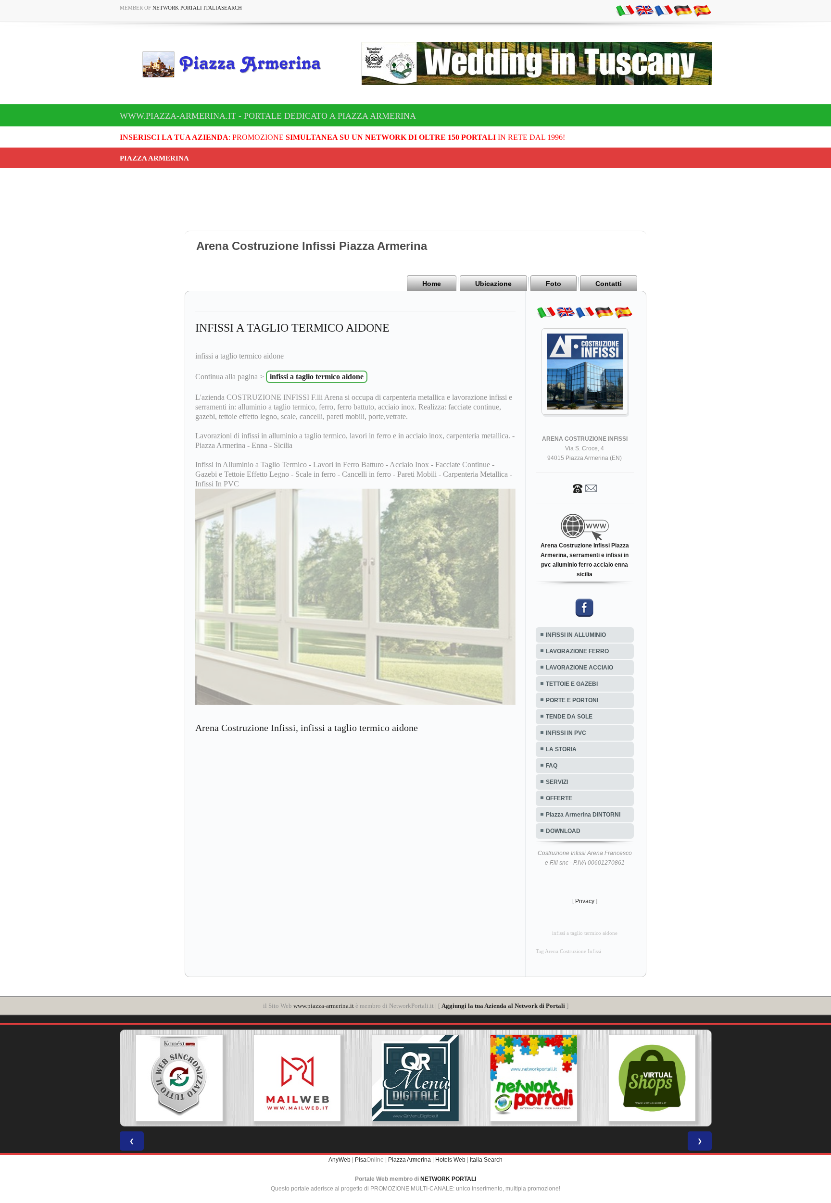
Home (431, 283)
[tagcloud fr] (663, 10)
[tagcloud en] (644, 10)
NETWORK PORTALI (448, 1179)
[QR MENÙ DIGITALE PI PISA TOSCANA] (297, 1078)
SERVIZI (557, 782)
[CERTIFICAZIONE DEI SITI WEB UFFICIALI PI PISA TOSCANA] (652, 1078)
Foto (553, 283)
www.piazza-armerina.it (323, 1005)
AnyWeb (339, 1159)
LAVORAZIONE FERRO (577, 651)
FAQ (551, 765)
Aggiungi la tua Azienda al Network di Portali (503, 1005)
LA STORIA (561, 749)
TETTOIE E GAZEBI (572, 684)
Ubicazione (493, 283)
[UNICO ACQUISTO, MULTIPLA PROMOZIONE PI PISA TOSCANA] (415, 1078)
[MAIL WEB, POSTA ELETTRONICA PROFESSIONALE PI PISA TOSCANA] (179, 1078)
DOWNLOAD (563, 831)
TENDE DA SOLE (569, 716)
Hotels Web (450, 1159)
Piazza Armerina (409, 1159)
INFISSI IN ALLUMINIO (576, 635)
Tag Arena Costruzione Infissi (568, 951)
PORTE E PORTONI (572, 700)
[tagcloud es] (702, 10)
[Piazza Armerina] (235, 64)
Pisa (360, 1159)
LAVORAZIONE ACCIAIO (579, 667)
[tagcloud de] (682, 10)
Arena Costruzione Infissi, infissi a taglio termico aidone (306, 727)
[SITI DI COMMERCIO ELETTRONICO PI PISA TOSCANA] (534, 1078)
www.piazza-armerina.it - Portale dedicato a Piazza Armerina (268, 116)
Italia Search (486, 1159)
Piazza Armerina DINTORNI (583, 814)
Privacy (584, 901)
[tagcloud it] (625, 10)
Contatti (608, 283)
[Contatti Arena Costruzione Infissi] (585, 487)
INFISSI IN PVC (566, 733)
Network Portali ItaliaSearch (197, 8)
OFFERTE (559, 798)
